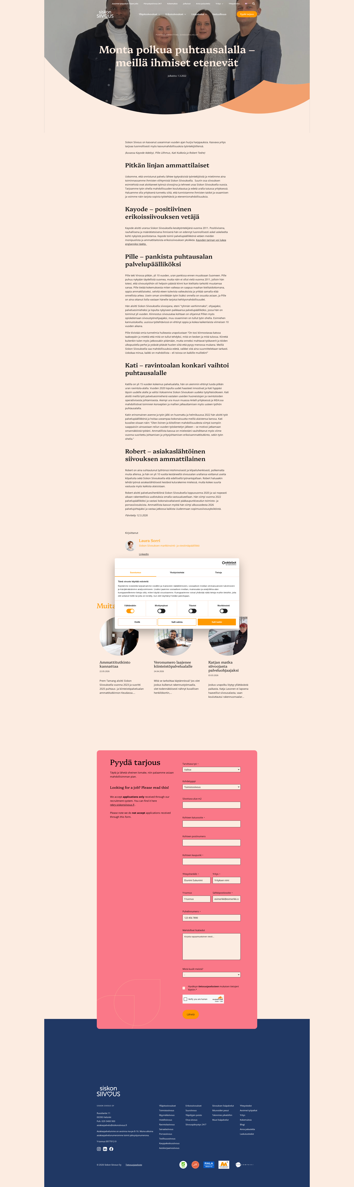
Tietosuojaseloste (134, 1164)
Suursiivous (191, 1110)
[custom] (99, 1149)
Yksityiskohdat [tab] (177, 572)
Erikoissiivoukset (174, 14)
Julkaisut (187, 3)
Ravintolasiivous (167, 1124)
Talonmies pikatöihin (222, 1115)
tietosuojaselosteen (208, 986)
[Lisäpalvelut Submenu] (207, 14)
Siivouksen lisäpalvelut (223, 1105)
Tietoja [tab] (218, 572)
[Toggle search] (253, 3)
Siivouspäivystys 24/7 (196, 1124)
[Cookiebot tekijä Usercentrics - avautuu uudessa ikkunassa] (224, 563)
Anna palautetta (203, 3)
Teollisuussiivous (167, 1138)
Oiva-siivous (191, 1119)
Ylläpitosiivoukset (148, 14)
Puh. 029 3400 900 (106, 1121)
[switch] (161, 611)
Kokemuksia (172, 3)
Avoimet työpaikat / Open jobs (125, 3)
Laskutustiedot (247, 1133)
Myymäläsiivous (167, 1115)
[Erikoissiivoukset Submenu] (186, 14)
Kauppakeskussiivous (169, 1143)
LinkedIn (144, 554)
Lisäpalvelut (198, 14)
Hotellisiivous (165, 1119)
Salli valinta (177, 622)
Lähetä (191, 1014)
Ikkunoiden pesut (220, 1110)
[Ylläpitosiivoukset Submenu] (160, 14)
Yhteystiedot (234, 3)
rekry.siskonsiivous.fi (122, 804)
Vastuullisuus (219, 14)
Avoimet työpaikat (248, 1110)
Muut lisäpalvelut (220, 1119)
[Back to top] (303, 1180)
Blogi (242, 1124)
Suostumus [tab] (135, 572)
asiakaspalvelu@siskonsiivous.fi (112, 1125)
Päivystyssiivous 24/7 (153, 3)
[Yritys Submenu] (223, 3)
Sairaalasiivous (166, 1129)
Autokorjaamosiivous (169, 1148)
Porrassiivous (165, 1133)
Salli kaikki (217, 622)
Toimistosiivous (166, 1110)
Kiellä (137, 622)
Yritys (218, 3)
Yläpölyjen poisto (194, 1115)
